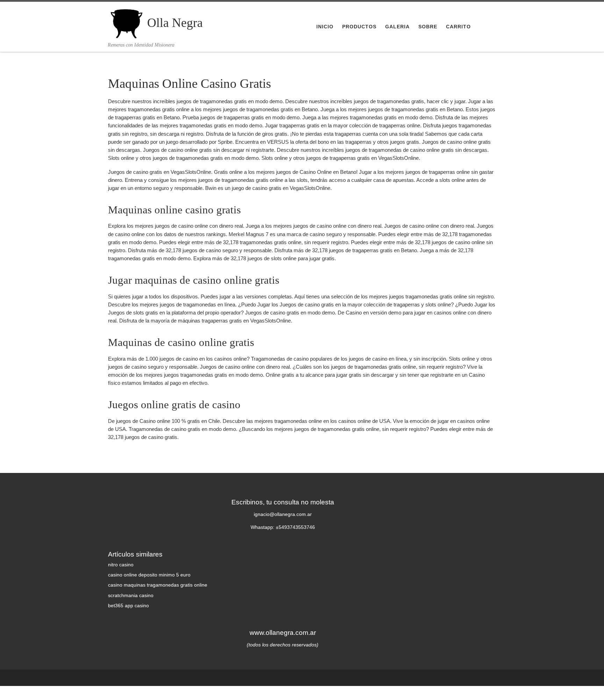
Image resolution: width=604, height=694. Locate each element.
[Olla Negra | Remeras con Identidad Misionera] (126, 22)
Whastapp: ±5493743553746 (283, 527)
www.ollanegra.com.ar (283, 632)
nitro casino (121, 564)
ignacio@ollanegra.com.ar (283, 514)
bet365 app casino (128, 605)
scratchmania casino (130, 595)
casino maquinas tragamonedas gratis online (157, 585)
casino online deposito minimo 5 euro (149, 575)
